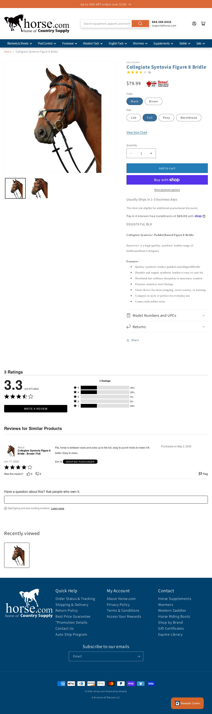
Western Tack (91, 43)
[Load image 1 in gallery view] (15, 188)
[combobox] (115, 23)
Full (150, 117)
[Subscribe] (138, 656)
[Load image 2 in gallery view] (38, 188)
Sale (198, 43)
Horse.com (99, 691)
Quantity (131, 145)
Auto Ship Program (71, 634)
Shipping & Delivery (71, 604)
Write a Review (35, 408)
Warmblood (189, 117)
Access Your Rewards (124, 616)
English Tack (116, 43)
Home (7, 51)
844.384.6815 (161, 22)
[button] (167, 315)
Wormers (138, 43)
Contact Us (64, 628)
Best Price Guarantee (72, 616)
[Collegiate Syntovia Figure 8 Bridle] (16, 555)
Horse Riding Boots (174, 616)
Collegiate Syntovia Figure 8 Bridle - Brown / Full (34, 452)
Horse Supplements (174, 598)
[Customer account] (194, 23)
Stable (183, 43)
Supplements (161, 43)
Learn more (57, 508)
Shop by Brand (170, 622)
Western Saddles (172, 610)
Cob (133, 117)
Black (135, 101)
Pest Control (45, 43)
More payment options (167, 189)
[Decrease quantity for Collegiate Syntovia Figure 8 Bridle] (131, 153)
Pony (166, 117)
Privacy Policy (118, 604)
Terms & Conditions (123, 610)
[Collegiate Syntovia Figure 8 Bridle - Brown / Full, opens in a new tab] (10, 450)
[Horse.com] (37, 23)
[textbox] (106, 500)
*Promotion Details (71, 622)
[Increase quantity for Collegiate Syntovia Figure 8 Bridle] (151, 153)
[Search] (140, 23)
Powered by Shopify (116, 691)
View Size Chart (136, 132)
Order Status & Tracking (75, 598)
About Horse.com (121, 598)
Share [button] (135, 340)
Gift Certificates (171, 628)
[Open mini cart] (203, 23)
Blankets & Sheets (17, 43)
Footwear (67, 43)
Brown (153, 101)
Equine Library (170, 634)
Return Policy (66, 610)
